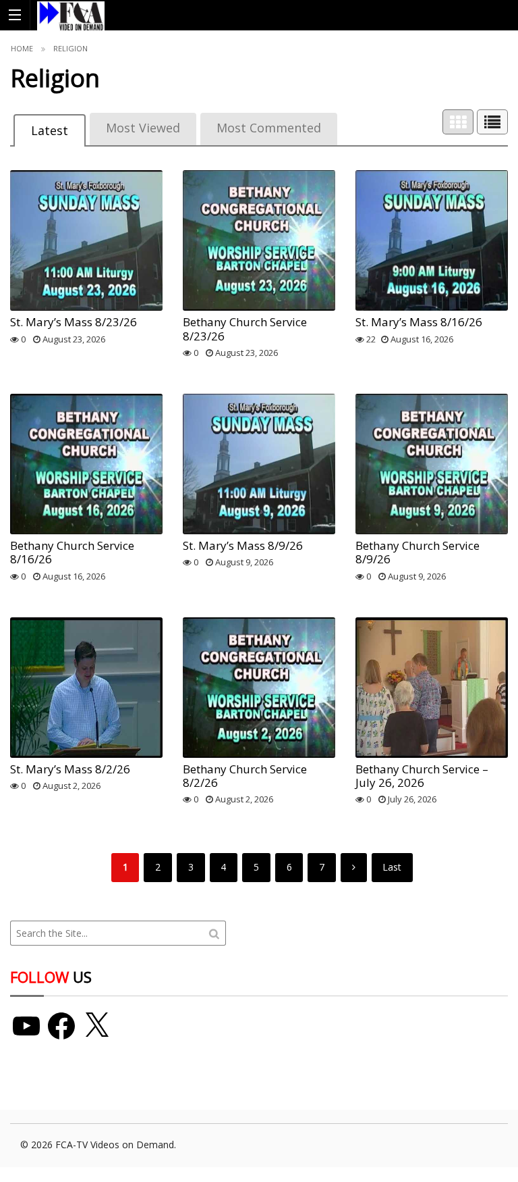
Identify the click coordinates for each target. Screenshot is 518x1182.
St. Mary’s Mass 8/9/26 (243, 545)
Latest (49, 130)
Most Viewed (143, 128)
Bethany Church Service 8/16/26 (72, 552)
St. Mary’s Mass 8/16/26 (418, 322)
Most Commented (269, 128)
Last (391, 866)
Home (22, 48)
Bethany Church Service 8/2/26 (245, 775)
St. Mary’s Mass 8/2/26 (70, 769)
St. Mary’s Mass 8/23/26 (73, 322)
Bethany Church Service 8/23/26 (245, 328)
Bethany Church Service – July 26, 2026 (421, 775)
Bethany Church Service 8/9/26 (417, 552)
